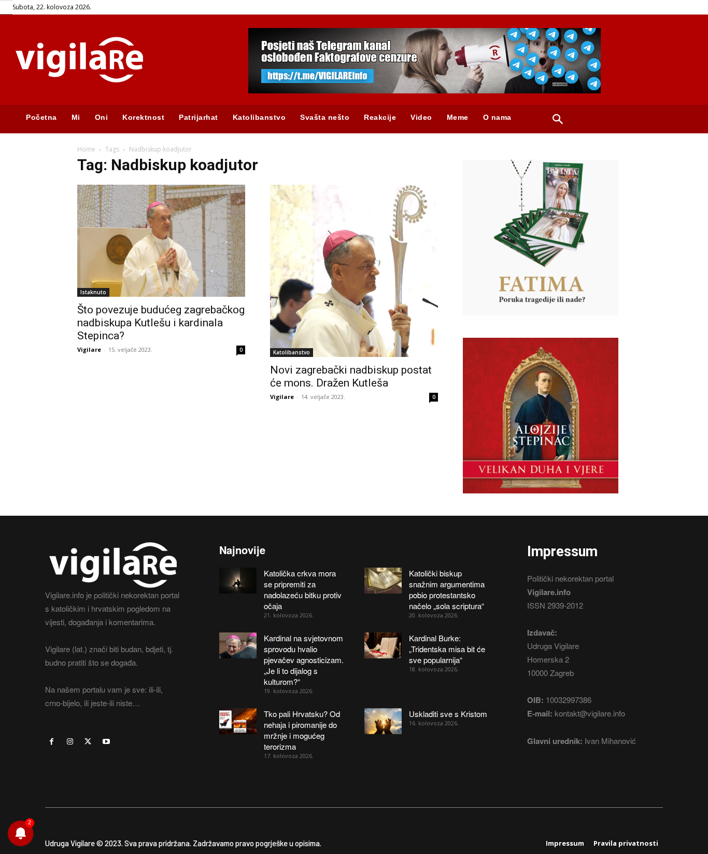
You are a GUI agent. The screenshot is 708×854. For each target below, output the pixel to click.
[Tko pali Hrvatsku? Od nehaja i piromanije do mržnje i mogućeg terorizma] (238, 721)
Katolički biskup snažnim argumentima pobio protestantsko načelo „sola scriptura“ (447, 589)
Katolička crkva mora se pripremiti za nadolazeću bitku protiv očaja (303, 589)
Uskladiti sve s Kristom (448, 713)
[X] (87, 741)
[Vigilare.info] (117, 59)
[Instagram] (69, 741)
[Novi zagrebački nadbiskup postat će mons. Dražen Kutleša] (354, 271)
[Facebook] (51, 741)
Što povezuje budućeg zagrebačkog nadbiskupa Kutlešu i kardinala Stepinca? (161, 323)
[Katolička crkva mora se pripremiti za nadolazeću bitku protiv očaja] (238, 581)
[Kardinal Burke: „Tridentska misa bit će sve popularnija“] (383, 645)
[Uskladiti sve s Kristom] (383, 721)
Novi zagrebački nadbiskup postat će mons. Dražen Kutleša (351, 376)
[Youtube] (106, 741)
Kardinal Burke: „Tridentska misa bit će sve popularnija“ (447, 648)
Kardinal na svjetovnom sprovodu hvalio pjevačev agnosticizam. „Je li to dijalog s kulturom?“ (304, 659)
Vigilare (89, 349)
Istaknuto (93, 292)
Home (86, 149)
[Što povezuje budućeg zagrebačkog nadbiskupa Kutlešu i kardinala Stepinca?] (161, 241)
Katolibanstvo (291, 352)
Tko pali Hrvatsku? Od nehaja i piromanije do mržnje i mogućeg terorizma (302, 730)
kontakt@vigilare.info (590, 713)
